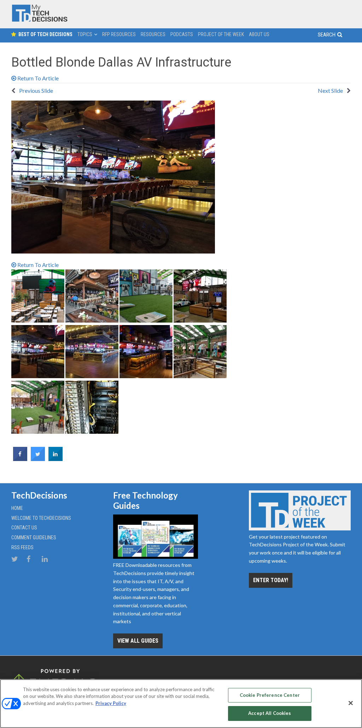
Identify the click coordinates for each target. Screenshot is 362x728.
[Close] (350, 703)
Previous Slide (35, 90)
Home (17, 508)
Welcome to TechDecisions (41, 518)
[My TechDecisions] (39, 20)
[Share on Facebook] (20, 458)
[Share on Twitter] (38, 458)
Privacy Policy (110, 703)
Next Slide (331, 90)
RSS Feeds (22, 547)
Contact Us (24, 527)
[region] (181, 703)
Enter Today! (270, 580)
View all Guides (137, 640)
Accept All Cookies (269, 713)
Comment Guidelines (33, 537)
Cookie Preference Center (270, 695)
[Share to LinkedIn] (55, 458)
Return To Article (37, 78)
